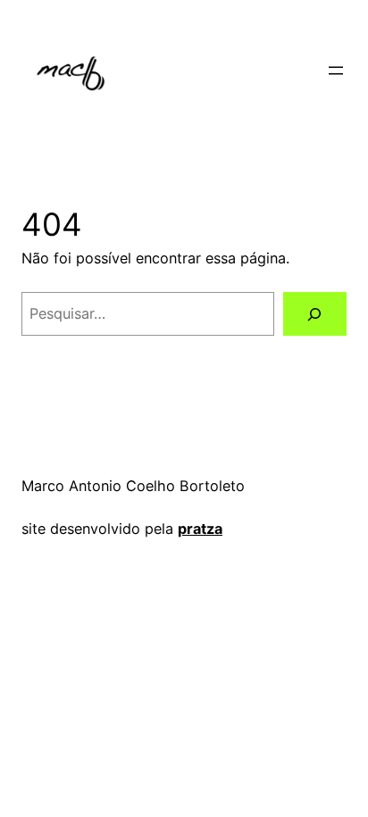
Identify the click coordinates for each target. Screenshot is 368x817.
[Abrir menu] (336, 70)
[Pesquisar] (315, 314)
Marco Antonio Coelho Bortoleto (133, 486)
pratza (200, 529)
